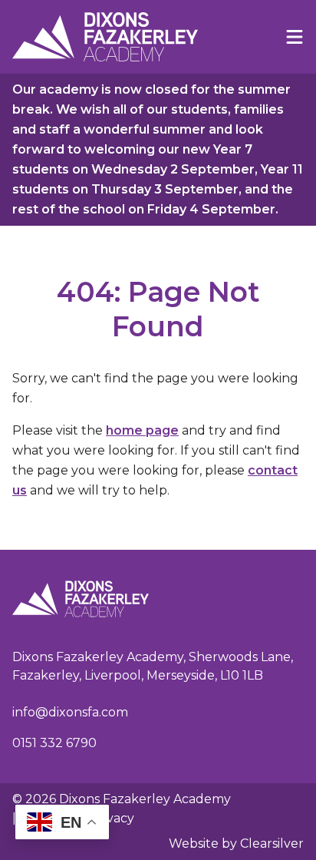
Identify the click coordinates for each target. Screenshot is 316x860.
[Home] (105, 37)
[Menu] (294, 37)
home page (142, 430)
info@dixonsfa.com (70, 712)
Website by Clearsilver (236, 843)
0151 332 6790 (54, 743)
